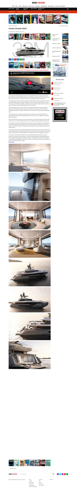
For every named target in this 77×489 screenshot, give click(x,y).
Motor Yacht (31, 6)
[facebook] (10, 59)
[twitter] (12, 59)
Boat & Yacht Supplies (60, 6)
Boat (17, 6)
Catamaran (37, 6)
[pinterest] (18, 59)
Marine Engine (51, 6)
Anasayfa (10, 25)
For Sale (30, 480)
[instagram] (62, 474)
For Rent (40, 479)
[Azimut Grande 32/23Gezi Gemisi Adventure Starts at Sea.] (38, 2)
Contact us (51, 479)
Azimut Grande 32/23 (12, 468)
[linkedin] (15, 59)
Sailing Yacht (25, 6)
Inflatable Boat (44, 6)
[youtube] (65, 474)
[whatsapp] (67, 474)
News (13, 6)
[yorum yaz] (23, 59)
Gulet (20, 6)
